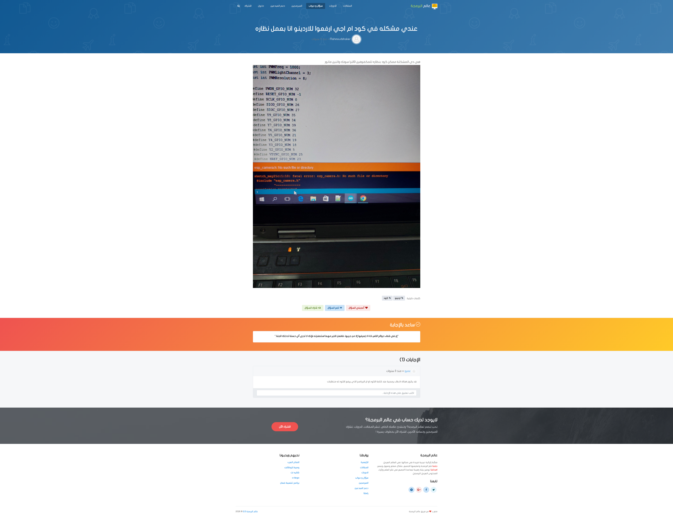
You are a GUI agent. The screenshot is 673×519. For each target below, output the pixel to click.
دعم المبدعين (277, 6)
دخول (261, 6)
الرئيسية (364, 462)
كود (386, 298)
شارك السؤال (311, 308)
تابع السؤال (333, 308)
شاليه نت (295, 472)
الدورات (332, 6)
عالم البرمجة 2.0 (250, 511)
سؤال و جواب (316, 6)
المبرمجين (296, 6)
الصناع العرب (293, 462)
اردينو (397, 298)
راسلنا (365, 493)
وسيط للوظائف (291, 467)
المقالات (347, 6)
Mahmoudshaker (340, 39)
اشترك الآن (285, 426)
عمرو (408, 371)
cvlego (295, 478)
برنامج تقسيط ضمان (289, 483)
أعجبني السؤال (356, 308)
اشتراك (247, 6)
